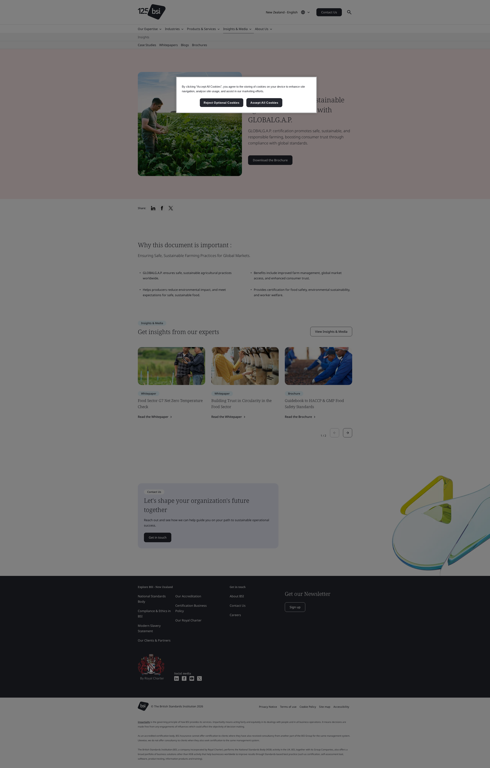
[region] (246, 95)
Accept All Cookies (264, 102)
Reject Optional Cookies (221, 102)
